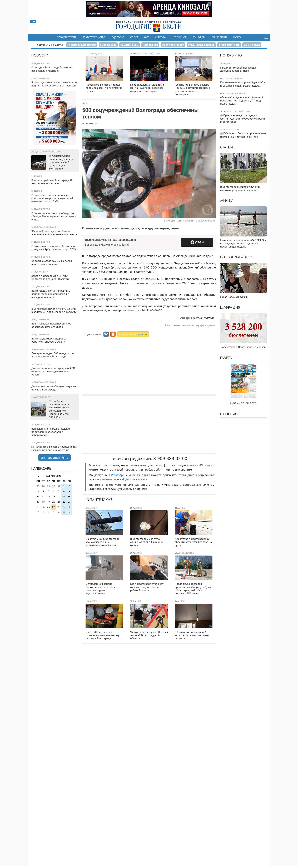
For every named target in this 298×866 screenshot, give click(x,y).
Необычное (179, 37)
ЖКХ (146, 37)
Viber (131, 475)
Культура (160, 37)
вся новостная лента (54, 458)
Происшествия (66, 37)
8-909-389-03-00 (170, 458)
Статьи (226, 147)
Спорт (134, 37)
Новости (39, 55)
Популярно (231, 55)
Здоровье (118, 37)
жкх (169, 325)
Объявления (219, 37)
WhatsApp (118, 475)
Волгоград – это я (237, 257)
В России (229, 413)
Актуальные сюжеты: (50, 45)
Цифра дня (230, 307)
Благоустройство (94, 37)
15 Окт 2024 (87, 124)
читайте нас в (133, 334)
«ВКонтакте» (108, 479)
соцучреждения (204, 325)
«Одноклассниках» (134, 479)
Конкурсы (198, 37)
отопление (182, 325)
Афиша (227, 200)
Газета (237, 37)
